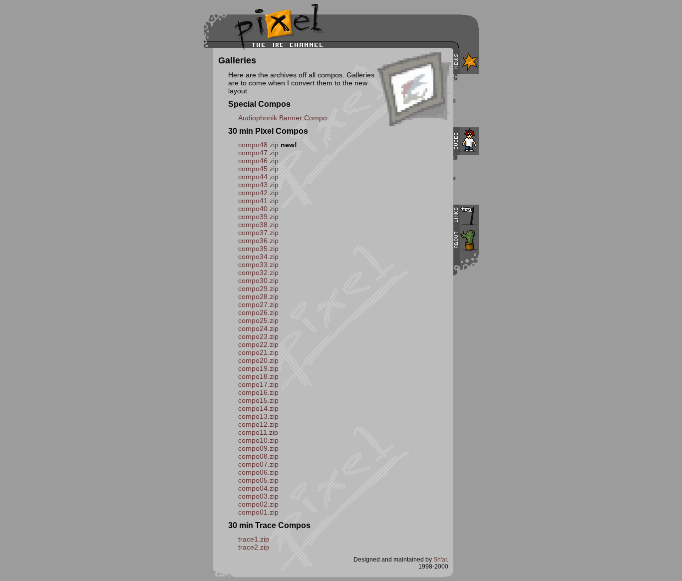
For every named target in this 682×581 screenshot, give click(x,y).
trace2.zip (253, 547)
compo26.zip (258, 312)
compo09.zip (258, 448)
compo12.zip (258, 424)
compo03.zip (258, 496)
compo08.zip (258, 456)
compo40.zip (258, 209)
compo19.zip (258, 368)
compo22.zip (258, 344)
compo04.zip (258, 488)
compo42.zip (258, 193)
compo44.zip (258, 177)
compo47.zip (258, 153)
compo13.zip (258, 416)
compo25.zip (258, 320)
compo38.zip (258, 225)
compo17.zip (258, 384)
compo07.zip (258, 464)
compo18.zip (258, 376)
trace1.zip (253, 539)
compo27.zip (258, 304)
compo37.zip (258, 233)
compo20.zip (258, 360)
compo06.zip (258, 472)
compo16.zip (258, 392)
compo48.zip (258, 145)
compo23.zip (258, 336)
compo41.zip (258, 201)
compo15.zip (258, 400)
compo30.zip (258, 281)
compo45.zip (258, 169)
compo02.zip (258, 504)
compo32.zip (258, 273)
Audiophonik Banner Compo (282, 118)
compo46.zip (258, 161)
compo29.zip (258, 288)
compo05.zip (258, 480)
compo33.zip (258, 265)
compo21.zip (258, 352)
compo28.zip (258, 296)
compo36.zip (258, 241)
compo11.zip (258, 432)
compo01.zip (258, 512)
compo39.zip (258, 217)
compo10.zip (258, 440)
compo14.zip (258, 408)
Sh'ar (440, 559)
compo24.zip (258, 328)
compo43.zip (258, 185)
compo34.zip (258, 257)
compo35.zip (258, 249)
